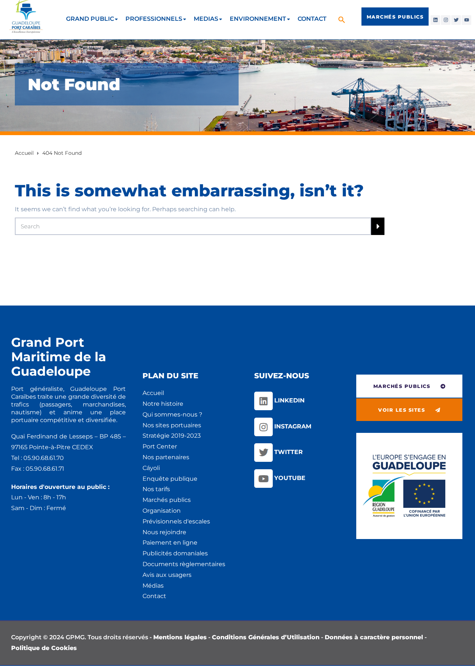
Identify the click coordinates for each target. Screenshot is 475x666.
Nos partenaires (165, 457)
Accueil (153, 392)
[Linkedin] (435, 20)
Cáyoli (151, 467)
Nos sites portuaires (171, 425)
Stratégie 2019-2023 (171, 435)
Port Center (159, 446)
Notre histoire (162, 403)
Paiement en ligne (169, 542)
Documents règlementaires (183, 564)
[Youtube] (466, 20)
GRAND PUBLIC (90, 18)
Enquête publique (169, 478)
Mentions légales (180, 637)
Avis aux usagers (166, 574)
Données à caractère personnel (374, 637)
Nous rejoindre (164, 532)
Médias (153, 585)
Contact (154, 596)
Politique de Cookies (44, 648)
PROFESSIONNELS (153, 18)
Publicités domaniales (175, 553)
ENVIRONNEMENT (258, 18)
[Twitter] (456, 20)
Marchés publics (166, 499)
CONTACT (312, 18)
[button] (342, 19)
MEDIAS (206, 18)
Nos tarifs (156, 489)
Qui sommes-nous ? (172, 414)
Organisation (161, 510)
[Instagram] (446, 20)
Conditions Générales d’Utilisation (266, 637)
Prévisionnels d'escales (176, 521)
